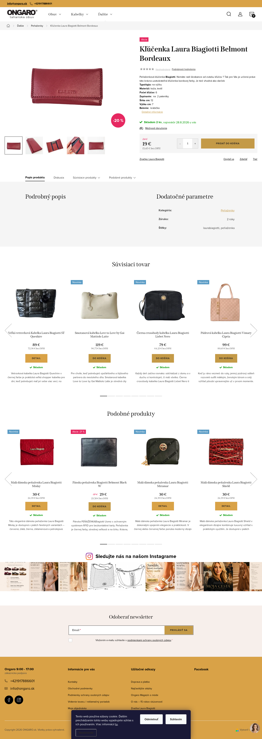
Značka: (152, 159)
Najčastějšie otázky (141, 688)
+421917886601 (22, 680)
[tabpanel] (36, 334)
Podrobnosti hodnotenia (184, 69)
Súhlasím (176, 719)
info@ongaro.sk (17, 3)
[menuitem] (54, 14)
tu (116, 724)
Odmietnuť (151, 719)
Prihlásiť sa (178, 630)
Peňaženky (228, 210)
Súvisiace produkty (84, 177)
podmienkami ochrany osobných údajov (149, 640)
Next (253, 330)
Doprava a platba (140, 681)
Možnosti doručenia (156, 128)
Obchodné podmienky (80, 688)
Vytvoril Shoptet (248, 729)
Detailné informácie (152, 112)
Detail (36, 358)
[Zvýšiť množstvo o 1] (195, 143)
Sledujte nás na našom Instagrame (136, 556)
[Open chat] (255, 730)
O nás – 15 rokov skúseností (146, 701)
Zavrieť (164, 158)
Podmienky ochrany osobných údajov (88, 695)
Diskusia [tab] (59, 177)
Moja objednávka (77, 708)
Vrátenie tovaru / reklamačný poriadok (89, 701)
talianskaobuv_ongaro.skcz (19, 700)
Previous (8, 330)
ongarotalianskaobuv (9, 700)
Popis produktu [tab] (35, 177)
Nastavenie (86, 733)
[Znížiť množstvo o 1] (180, 143)
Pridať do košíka (228, 143)
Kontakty (72, 682)
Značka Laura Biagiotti (143, 708)
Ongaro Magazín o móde (144, 695)
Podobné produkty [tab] (120, 177)
